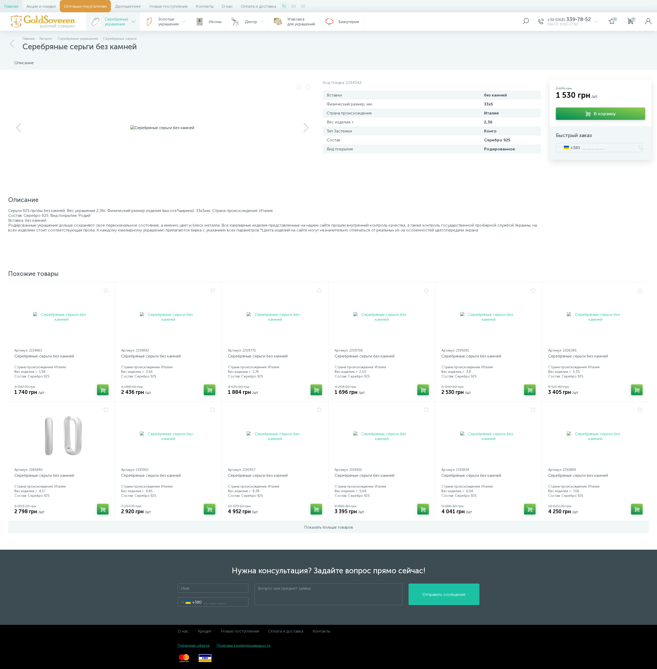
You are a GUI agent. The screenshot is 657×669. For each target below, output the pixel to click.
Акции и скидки (41, 6)
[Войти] (648, 21)
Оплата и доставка (258, 6)
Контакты (205, 6)
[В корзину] (103, 389)
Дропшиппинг (128, 6)
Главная (11, 6)
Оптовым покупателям (85, 6)
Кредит (204, 631)
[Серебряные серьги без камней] (61, 316)
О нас (227, 6)
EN (294, 6)
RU (284, 6)
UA (303, 6)
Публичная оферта (193, 645)
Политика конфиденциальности (243, 645)
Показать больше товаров (328, 527)
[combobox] (568, 147)
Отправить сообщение (444, 594)
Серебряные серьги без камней (44, 356)
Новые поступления (168, 6)
